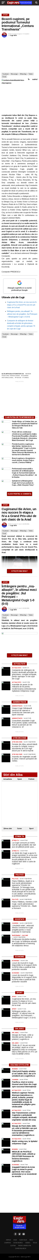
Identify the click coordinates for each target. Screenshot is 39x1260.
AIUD (15, 1240)
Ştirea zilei (8, 828)
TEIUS (35, 1243)
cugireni (25, 375)
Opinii (19, 779)
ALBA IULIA (23, 1240)
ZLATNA (13, 1245)
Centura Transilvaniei (11, 375)
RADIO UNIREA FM (24, 1245)
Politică (31, 779)
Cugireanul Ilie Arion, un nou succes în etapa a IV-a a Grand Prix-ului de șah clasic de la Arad (22, 305)
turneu (26, 377)
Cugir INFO (13, 35)
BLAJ (31, 1240)
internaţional (8, 377)
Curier (19, 828)
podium (18, 377)
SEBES (27, 1243)
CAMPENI (7, 1243)
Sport (31, 828)
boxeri (28, 374)
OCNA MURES (18, 1243)
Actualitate (7, 779)
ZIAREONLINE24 (20, 1248)
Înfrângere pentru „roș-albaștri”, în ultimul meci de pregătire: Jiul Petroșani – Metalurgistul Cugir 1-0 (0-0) (22, 314)
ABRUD (8, 1240)
